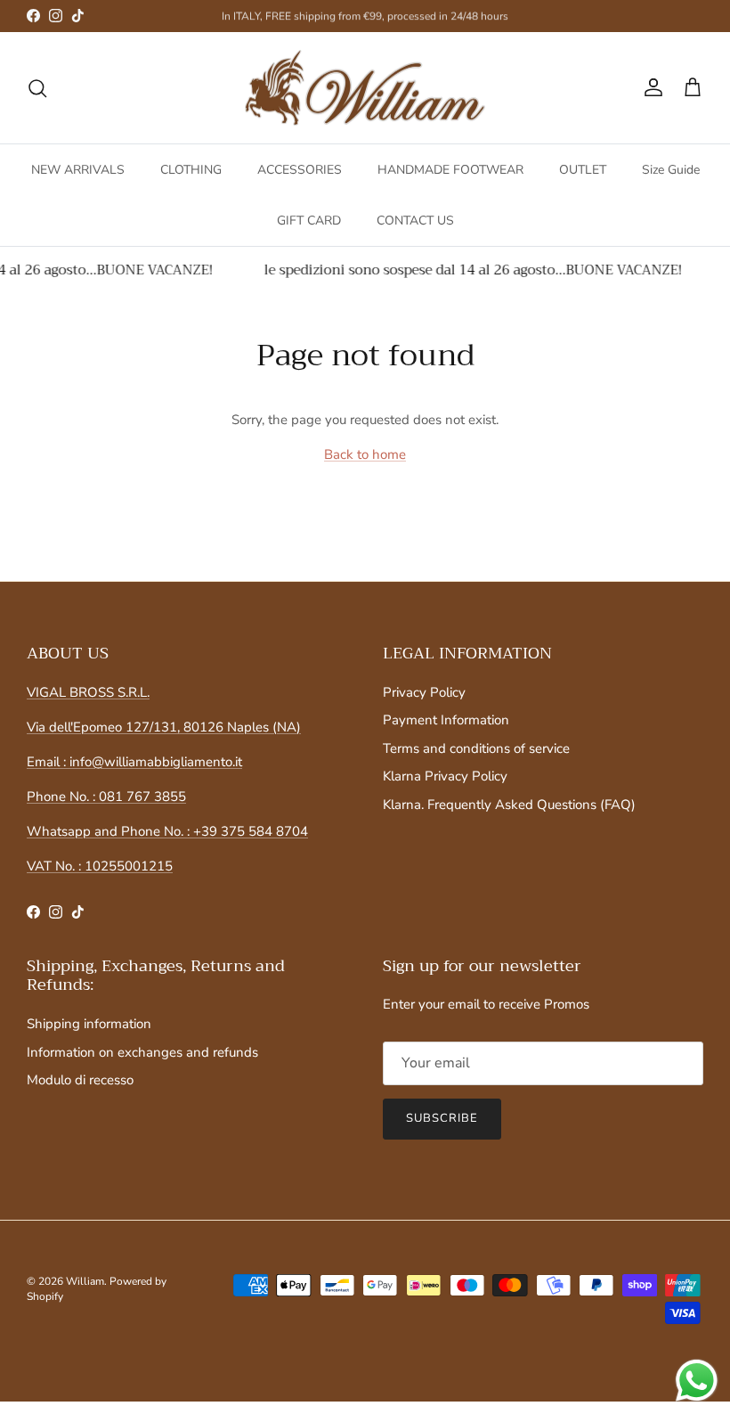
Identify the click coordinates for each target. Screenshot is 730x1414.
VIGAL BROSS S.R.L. (88, 692)
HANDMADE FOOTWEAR (450, 169)
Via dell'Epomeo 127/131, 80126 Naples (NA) (164, 727)
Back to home (365, 454)
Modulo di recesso (80, 1080)
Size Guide (671, 169)
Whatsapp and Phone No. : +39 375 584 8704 (167, 831)
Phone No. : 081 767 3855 (106, 796)
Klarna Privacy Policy (445, 776)
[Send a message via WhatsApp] (696, 1380)
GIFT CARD (309, 220)
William (85, 1281)
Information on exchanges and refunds (142, 1052)
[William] (365, 88)
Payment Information (446, 720)
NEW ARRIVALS (78, 169)
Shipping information (89, 1024)
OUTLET (582, 169)
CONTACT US (415, 220)
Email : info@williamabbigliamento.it (134, 762)
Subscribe (442, 1118)
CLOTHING (191, 169)
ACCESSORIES (299, 169)
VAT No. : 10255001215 (100, 866)
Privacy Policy (424, 692)
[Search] (37, 88)
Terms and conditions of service (476, 748)
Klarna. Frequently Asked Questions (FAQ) (509, 804)
